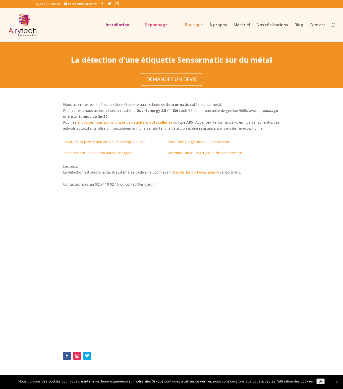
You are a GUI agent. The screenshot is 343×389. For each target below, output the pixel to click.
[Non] (336, 381)
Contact (317, 25)
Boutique (194, 25)
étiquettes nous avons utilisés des (124, 122)
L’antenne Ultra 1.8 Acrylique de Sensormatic (204, 152)
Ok (320, 381)
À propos (218, 25)
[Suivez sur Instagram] (77, 356)
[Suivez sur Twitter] (87, 356)
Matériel (242, 25)
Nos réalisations (272, 25)
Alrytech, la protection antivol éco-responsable (104, 141)
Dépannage (156, 25)
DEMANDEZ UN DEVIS (171, 79)
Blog (299, 25)
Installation (117, 25)
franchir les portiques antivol (196, 172)
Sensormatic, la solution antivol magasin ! (99, 152)
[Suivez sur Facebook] (67, 356)
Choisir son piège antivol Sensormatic (197, 141)
